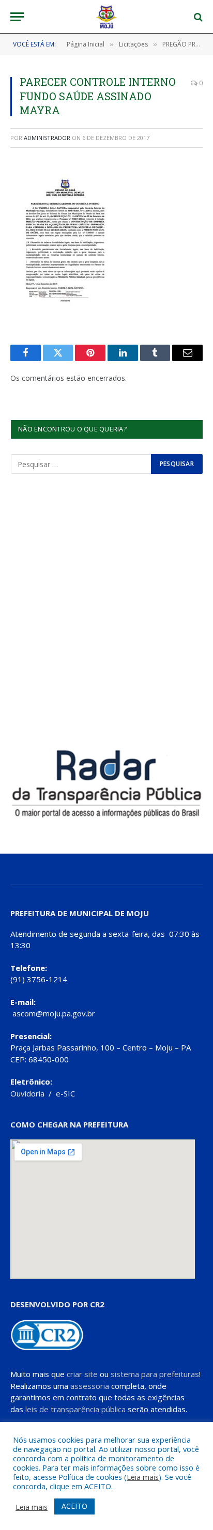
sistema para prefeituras (155, 1374)
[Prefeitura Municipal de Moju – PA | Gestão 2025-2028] (106, 17)
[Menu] (17, 16)
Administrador (47, 138)
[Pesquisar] (197, 16)
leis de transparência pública (75, 1409)
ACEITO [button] (74, 1506)
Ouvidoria (27, 1093)
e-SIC (65, 1093)
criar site (82, 1374)
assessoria (89, 1386)
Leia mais (143, 1477)
